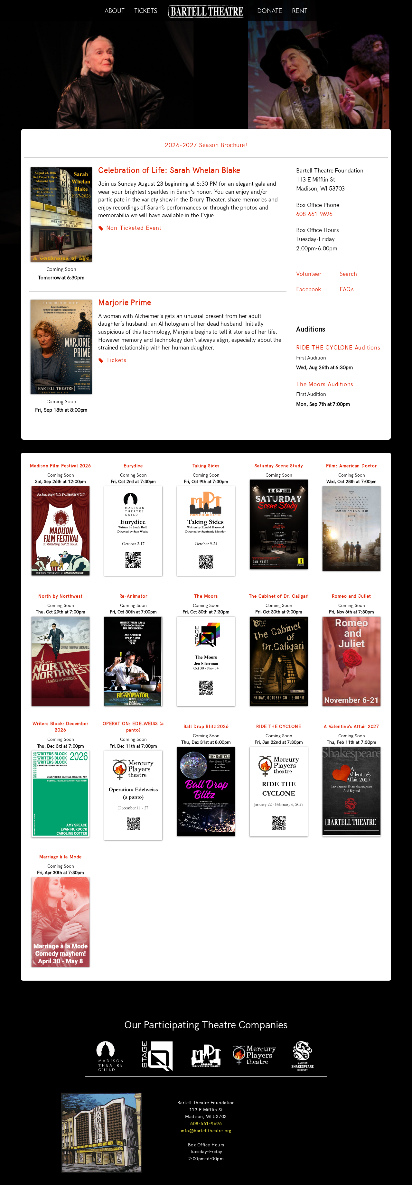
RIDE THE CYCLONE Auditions (338, 347)
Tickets (112, 360)
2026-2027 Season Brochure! (206, 144)
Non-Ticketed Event (130, 227)
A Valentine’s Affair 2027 (351, 726)
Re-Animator (133, 595)
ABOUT (115, 10)
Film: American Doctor (351, 465)
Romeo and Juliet (351, 595)
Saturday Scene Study (279, 465)
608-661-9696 (206, 1123)
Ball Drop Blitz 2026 (206, 726)
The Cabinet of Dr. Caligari (279, 595)
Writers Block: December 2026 (60, 726)
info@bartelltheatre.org (206, 1130)
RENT (299, 10)
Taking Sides (206, 465)
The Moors (206, 595)
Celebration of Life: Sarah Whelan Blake (169, 169)
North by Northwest (60, 595)
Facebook (308, 289)
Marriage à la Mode (60, 856)
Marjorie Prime (124, 302)
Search (348, 273)
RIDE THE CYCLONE (278, 726)
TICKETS (145, 10)
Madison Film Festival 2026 (60, 465)
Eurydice (133, 465)
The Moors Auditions (324, 384)
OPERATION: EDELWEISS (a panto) (133, 726)
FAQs (347, 289)
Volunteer (309, 273)
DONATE (269, 10)
